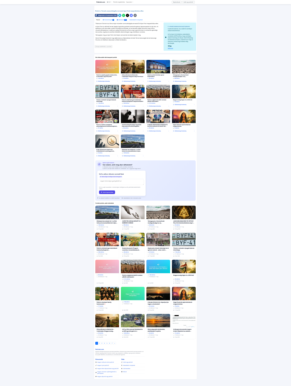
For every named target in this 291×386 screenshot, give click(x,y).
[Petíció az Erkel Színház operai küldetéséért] (158, 71)
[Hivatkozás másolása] (135, 15)
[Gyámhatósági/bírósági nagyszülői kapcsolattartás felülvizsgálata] (133, 121)
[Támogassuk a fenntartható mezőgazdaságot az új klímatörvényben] (184, 71)
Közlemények (109, 20)
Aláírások (122, 20)
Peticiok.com (100, 2)
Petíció (98, 20)
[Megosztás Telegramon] (119, 15)
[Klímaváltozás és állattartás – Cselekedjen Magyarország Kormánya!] (133, 71)
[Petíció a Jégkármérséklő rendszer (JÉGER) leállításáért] (158, 96)
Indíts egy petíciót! (188, 2)
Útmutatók (99, 359)
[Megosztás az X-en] (127, 15)
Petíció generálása (108, 192)
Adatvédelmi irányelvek (136, 20)
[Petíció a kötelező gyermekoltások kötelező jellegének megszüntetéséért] (133, 96)
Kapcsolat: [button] (129, 2)
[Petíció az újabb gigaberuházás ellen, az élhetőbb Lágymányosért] (107, 71)
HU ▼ (109, 2)
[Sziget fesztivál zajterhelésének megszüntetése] (184, 121)
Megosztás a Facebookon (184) (107, 15)
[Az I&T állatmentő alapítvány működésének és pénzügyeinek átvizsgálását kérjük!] (107, 146)
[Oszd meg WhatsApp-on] (123, 15)
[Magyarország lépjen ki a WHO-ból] (184, 95)
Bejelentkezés (176, 2)
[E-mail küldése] (131, 15)
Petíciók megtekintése (119, 2)
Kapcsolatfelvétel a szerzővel (104, 46)
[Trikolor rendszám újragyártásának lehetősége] (107, 96)
